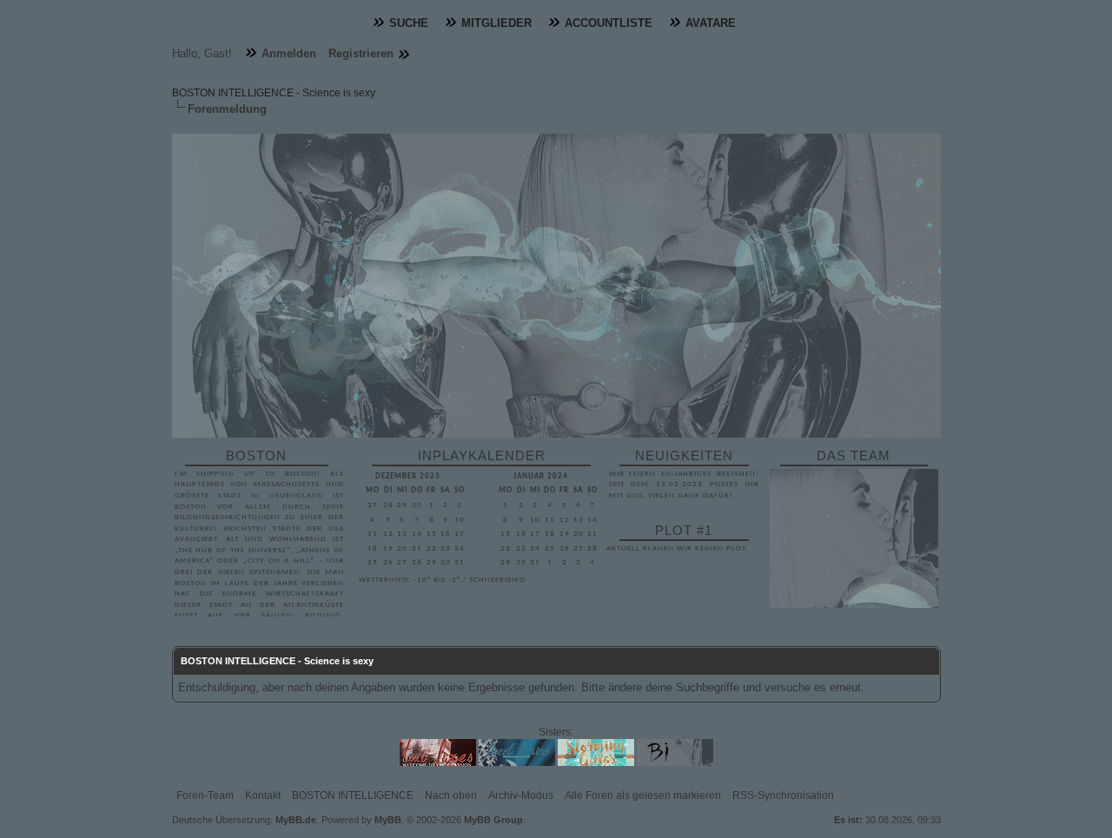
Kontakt (263, 795)
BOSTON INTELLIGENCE (353, 795)
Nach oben (451, 795)
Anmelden (288, 53)
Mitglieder (496, 23)
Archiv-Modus (520, 795)
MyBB (387, 820)
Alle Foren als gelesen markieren (643, 795)
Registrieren (361, 53)
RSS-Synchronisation (783, 795)
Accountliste (608, 23)
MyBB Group (493, 820)
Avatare (710, 23)
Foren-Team (205, 795)
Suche (408, 23)
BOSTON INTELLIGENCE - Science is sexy (273, 93)
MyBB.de (295, 820)
